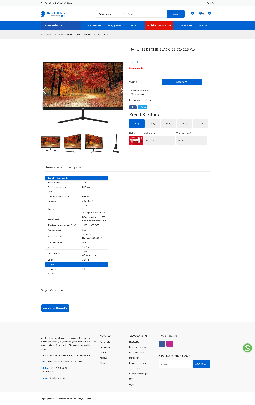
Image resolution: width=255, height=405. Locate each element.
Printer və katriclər (137, 347)
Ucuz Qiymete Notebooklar (55, 308)
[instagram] (169, 344)
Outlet (133, 25)
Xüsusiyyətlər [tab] (54, 167)
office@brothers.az (57, 378)
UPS (131, 379)
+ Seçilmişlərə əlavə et (139, 90)
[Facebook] (162, 344)
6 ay (168, 123)
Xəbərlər (186, 25)
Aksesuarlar (135, 368)
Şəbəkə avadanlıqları (139, 373)
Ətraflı (51, 273)
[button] (122, 90)
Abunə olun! (201, 364)
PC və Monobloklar (138, 352)
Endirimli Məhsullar (159, 25)
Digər (131, 384)
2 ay (137, 123)
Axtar (175, 14)
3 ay (152, 123)
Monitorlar (59, 34)
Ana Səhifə (94, 25)
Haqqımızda (115, 25)
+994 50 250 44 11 (66, 3)
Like (133, 107)
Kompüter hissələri (137, 363)
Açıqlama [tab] (75, 167)
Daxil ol (210, 3)
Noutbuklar (134, 342)
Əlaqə (203, 25)
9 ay (184, 123)
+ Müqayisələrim (136, 94)
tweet (143, 107)
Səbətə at (181, 82)
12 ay (200, 123)
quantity (133, 81)
